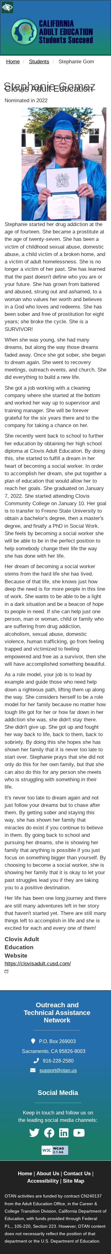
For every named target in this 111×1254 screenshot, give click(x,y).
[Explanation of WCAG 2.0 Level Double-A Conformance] (55, 1150)
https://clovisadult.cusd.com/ (38, 964)
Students (39, 62)
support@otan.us (58, 1070)
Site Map (73, 1181)
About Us (47, 1173)
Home (13, 62)
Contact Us (77, 1173)
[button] (34, 1135)
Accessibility (43, 1181)
